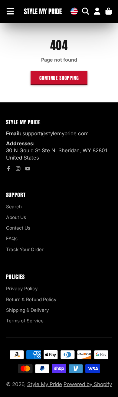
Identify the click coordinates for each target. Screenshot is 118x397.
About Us (16, 217)
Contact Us (18, 228)
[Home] (42, 11)
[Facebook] (8, 168)
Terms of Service (25, 321)
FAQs (12, 238)
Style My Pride (44, 384)
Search (14, 207)
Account (97, 11)
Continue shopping (59, 78)
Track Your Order (25, 249)
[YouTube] (28, 168)
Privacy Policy (22, 288)
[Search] (85, 11)
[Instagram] (18, 168)
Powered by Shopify (88, 384)
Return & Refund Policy (31, 299)
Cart (108, 11)
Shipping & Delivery (27, 310)
